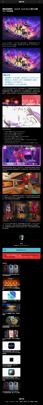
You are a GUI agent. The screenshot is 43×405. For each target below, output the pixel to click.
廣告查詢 (25, 401)
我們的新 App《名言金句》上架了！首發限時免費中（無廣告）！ (21, 80)
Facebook (25, 257)
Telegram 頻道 (18, 257)
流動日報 (21, 1)
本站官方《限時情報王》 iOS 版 (13, 255)
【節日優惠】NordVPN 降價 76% (13, 82)
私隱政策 (31, 401)
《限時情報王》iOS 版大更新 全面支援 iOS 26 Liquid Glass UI (22, 78)
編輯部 (21, 401)
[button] (3, 1)
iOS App (6, 401)
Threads (31, 257)
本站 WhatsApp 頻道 (11, 250)
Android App (11, 401)
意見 (28, 401)
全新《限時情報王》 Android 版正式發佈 (15, 84)
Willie (21, 243)
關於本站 (36, 401)
